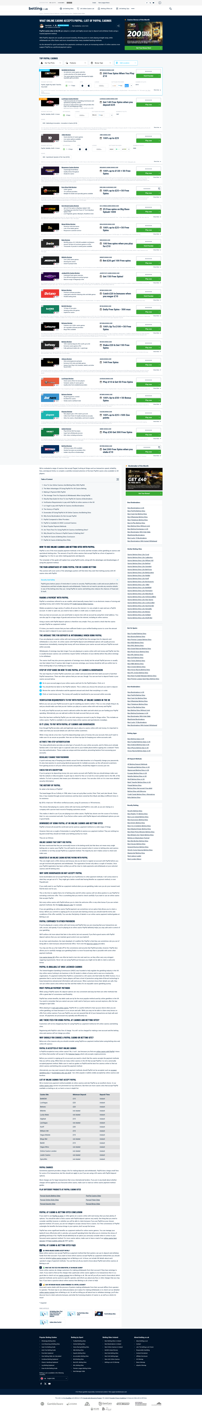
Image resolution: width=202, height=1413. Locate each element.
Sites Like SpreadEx (145, 609)
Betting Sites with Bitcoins (137, 791)
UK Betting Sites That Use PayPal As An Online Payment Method (56, 1314)
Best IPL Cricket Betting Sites (138, 673)
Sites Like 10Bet (143, 585)
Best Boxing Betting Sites (136, 636)
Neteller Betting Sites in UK (137, 776)
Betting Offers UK (106, 8)
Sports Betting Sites (135, 563)
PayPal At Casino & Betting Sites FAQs (57, 540)
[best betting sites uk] (43, 8)
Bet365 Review (67, 306)
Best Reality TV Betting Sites (138, 814)
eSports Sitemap (141, 1365)
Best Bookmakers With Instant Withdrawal (142, 541)
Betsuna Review (67, 323)
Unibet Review (66, 429)
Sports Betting (133, 557)
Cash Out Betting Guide (48, 1347)
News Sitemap (140, 1362)
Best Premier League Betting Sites (139, 640)
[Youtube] (153, 2)
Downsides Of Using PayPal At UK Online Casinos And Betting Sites (67, 513)
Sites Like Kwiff (143, 579)
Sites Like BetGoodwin (146, 573)
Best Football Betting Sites (137, 634)
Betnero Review (67, 394)
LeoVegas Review (67, 378)
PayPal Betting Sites (66, 13)
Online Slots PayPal (55, 1322)
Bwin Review (66, 240)
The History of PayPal (51, 509)
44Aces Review (67, 359)
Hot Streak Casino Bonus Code (109, 206)
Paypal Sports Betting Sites (50, 1196)
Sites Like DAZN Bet (145, 618)
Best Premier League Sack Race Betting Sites (143, 679)
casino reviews (64, 1275)
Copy (159, 188)
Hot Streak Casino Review (70, 206)
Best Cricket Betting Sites (137, 667)
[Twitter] (150, 2)
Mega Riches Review (68, 224)
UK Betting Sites (68, 8)
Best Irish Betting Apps (111, 1356)
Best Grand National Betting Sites (139, 649)
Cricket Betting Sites (79, 1344)
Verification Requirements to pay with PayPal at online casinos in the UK (69, 502)
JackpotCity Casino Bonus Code (109, 273)
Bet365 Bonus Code (105, 306)
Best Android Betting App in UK (138, 745)
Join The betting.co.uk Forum (144, 1347)
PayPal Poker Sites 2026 (82, 1313)
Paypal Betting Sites (135, 785)
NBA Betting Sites (78, 1350)
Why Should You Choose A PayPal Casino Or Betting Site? (64, 533)
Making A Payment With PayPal (55, 492)
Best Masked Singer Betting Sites (139, 829)
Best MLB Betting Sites (136, 643)
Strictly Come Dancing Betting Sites (140, 850)
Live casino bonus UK (47, 957)
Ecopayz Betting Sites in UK (137, 773)
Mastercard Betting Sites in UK (138, 770)
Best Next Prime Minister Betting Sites (141, 832)
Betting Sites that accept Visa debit (140, 788)
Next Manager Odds (79, 1371)
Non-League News (104, 2)
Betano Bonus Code (106, 290)
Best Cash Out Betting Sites (137, 514)
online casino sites (46, 1086)
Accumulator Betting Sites (81, 1356)
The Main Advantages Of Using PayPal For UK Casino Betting (65, 489)
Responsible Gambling (143, 1350)
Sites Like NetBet (144, 576)
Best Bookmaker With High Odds (139, 532)
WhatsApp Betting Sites (49, 1341)
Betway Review (67, 342)
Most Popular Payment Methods (55, 526)
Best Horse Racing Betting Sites (139, 670)
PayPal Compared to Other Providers (56, 519)
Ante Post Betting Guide (49, 1350)
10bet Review (66, 135)
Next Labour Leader (134, 856)
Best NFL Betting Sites (135, 655)
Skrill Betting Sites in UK (136, 779)
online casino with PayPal (105, 1051)
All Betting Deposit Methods (137, 764)
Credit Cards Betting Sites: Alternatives (141, 794)
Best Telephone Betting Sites (138, 520)
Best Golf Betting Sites (135, 658)
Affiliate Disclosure (142, 1356)
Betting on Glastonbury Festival (138, 838)
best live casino (92, 944)
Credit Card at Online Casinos (82, 604)
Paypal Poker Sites (93, 1200)
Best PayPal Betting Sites (136, 511)
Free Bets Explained (47, 1353)
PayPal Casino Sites (93, 1196)
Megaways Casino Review (70, 167)
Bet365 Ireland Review (111, 1350)
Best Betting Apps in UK (136, 739)
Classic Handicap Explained (50, 1362)
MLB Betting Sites (78, 1359)
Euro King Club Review (69, 187)
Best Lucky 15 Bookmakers (137, 538)
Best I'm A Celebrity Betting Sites (139, 826)
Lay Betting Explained (48, 1365)
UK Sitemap (139, 1359)
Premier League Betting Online (82, 1368)
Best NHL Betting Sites (136, 646)
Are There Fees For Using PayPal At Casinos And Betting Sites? (66, 530)
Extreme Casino (74, 1054)
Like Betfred (146, 563)
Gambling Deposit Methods (52, 13)
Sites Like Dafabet (144, 615)
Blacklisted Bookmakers (136, 535)
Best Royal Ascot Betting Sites (138, 652)
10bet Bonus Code (105, 134)
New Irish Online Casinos (112, 1359)
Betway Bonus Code (106, 341)
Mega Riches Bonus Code (107, 224)
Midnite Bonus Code (106, 257)
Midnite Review (67, 257)
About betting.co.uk (142, 1341)
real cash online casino (60, 1008)
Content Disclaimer (142, 1353)
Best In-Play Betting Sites (136, 523)
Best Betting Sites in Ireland (113, 1341)
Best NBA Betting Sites (136, 664)
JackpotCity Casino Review (71, 273)
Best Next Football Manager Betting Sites (142, 676)
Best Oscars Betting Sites (136, 844)
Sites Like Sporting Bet (146, 606)
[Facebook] (147, 2)
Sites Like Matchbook (145, 594)
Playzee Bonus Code (106, 411)
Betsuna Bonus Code (106, 323)
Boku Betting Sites (134, 797)
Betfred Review (67, 446)
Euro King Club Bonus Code (108, 187)
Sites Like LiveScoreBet (146, 603)
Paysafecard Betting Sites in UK (139, 767)
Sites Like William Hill (145, 561)
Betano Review (67, 290)
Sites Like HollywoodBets (147, 597)
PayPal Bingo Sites (110, 1314)
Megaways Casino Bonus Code (109, 167)
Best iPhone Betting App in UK (138, 748)
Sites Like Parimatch (145, 591)
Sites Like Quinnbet (145, 566)
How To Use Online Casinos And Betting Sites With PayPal (64, 485)
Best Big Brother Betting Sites (138, 841)
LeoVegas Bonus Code (106, 378)
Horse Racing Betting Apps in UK (139, 751)
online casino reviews (59, 1258)
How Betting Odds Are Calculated (51, 1356)
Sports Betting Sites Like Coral (138, 555)
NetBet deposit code (65, 905)
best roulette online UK (56, 1241)
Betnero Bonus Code (106, 394)
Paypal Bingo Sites (93, 1204)
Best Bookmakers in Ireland (113, 1344)
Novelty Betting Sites (135, 811)
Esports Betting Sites (79, 1353)
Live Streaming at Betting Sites (51, 1344)
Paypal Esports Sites (47, 1204)
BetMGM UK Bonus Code (107, 70)
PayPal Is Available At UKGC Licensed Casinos (60, 523)
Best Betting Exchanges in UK (138, 529)
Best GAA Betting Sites (111, 1353)
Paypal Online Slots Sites (49, 1200)
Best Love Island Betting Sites (138, 817)
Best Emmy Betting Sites (136, 823)
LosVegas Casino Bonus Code (109, 98)
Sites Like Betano (144, 612)
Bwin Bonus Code (105, 240)
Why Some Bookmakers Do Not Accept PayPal (60, 516)
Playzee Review (67, 411)
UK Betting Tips (124, 8)
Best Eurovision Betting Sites (138, 820)
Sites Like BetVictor (145, 570)
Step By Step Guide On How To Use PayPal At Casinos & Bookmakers (68, 499)
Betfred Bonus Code (106, 446)
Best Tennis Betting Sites (136, 661)
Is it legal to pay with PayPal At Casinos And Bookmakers (64, 506)
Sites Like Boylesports (146, 582)
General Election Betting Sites (138, 847)
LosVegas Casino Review (70, 99)
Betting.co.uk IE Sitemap (112, 1362)
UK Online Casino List (87, 8)
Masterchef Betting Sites (136, 853)
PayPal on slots (57, 1216)
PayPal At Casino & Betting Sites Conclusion (59, 537)
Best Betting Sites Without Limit (139, 526)
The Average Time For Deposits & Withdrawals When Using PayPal (67, 495)
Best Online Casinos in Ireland (113, 1347)
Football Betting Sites (79, 1341)
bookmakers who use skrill (61, 1073)
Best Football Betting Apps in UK (139, 742)
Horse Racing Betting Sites (81, 1347)
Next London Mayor (134, 859)
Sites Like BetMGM (144, 588)
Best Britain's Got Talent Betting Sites (141, 835)
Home (41, 13)
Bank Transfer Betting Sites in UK (139, 782)
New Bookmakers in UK (136, 508)
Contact (138, 1344)
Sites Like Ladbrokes (145, 557)
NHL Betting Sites (78, 1365)
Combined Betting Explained (50, 1359)
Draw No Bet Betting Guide (49, 1368)
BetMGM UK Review (68, 70)
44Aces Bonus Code (105, 359)
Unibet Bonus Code (105, 429)
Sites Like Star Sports (145, 600)
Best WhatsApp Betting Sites (138, 517)
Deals (94, 2)
